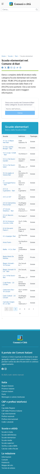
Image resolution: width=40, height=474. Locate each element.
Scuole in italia (7, 432)
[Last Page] (20, 313)
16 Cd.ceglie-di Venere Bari (8, 174)
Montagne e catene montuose (13, 397)
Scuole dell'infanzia (9, 435)
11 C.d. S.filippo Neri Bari (8, 141)
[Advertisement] (20, 34)
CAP (3, 405)
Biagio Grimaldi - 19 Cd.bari (9, 264)
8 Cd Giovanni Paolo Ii (8, 229)
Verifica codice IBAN (9, 446)
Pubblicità (5, 462)
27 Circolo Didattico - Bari (8, 210)
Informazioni (6, 457)
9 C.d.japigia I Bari (9, 236)
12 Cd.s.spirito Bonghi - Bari (8, 147)
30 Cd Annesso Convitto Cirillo (8, 222)
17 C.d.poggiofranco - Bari (9, 182)
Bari (16, 56)
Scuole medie (7, 440)
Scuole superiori (8, 443)
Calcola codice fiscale (10, 449)
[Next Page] (33, 309)
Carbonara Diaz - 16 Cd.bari (9, 290)
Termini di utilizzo (8, 468)
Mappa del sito (7, 465)
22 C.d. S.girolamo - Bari (9, 190)
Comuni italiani (7, 391)
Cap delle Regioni (8, 408)
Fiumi (4, 394)
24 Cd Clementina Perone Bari (9, 204)
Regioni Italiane (8, 386)
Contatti (5, 460)
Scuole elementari (9, 437)
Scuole (10, 56)
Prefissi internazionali (10, 419)
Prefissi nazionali (8, 416)
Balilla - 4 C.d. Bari (9, 249)
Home (4, 56)
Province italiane (8, 389)
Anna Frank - (7, 242)
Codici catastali (7, 422)
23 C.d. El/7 (7, 197)
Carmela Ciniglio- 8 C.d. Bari (9, 303)
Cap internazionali (8, 413)
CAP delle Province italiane (12, 411)
